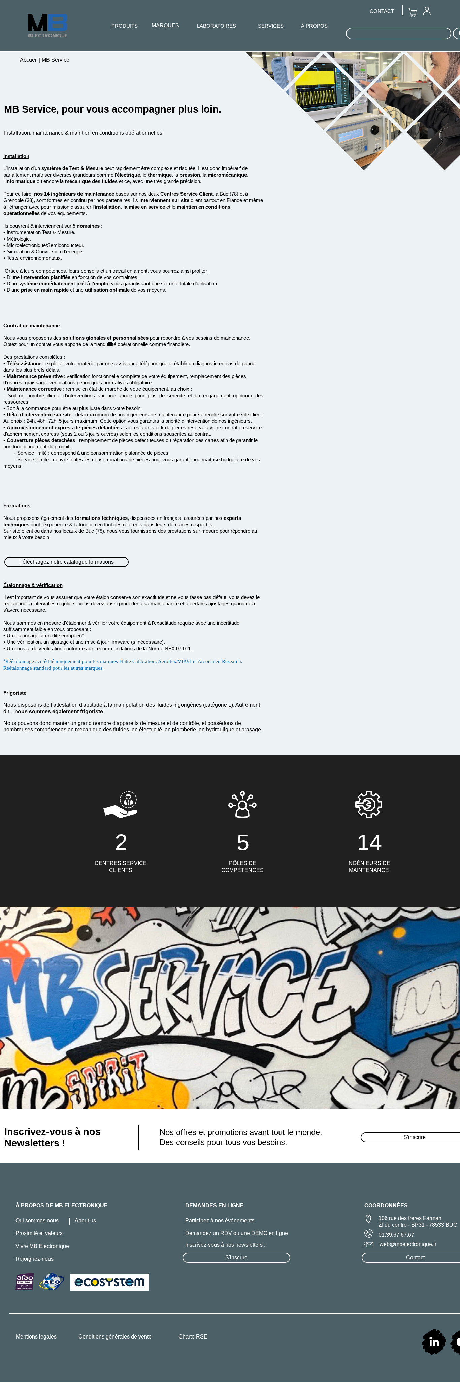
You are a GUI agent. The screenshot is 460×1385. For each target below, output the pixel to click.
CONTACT (382, 11)
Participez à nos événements (219, 1220)
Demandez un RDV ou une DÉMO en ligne (236, 1233)
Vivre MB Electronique (42, 1246)
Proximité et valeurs (39, 1233)
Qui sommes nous (37, 1220)
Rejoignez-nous (34, 1259)
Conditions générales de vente (115, 1337)
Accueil (29, 60)
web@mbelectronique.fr (408, 1244)
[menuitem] (427, 11)
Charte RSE (192, 1337)
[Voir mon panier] (412, 12)
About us (85, 1220)
